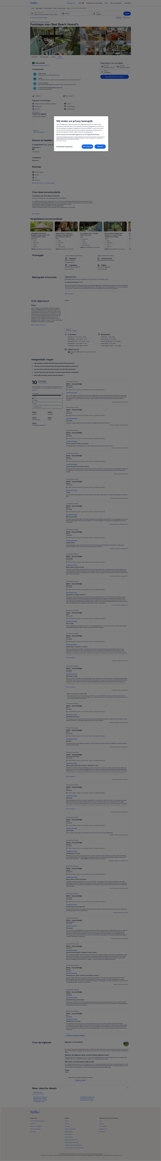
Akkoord (100, 146)
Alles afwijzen (87, 146)
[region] (81, 133)
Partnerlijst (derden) (61, 140)
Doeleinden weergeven (64, 146)
